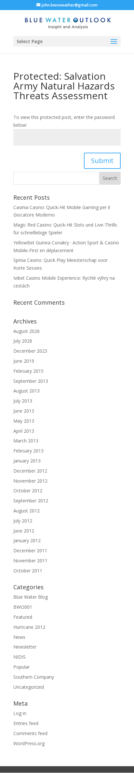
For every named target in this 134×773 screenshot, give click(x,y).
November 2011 (30, 560)
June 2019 (23, 361)
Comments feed (30, 733)
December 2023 (30, 351)
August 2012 (26, 511)
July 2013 (22, 401)
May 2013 (23, 421)
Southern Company (33, 677)
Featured (22, 617)
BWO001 (22, 607)
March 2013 (25, 441)
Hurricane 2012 (29, 627)
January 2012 (27, 540)
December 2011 (30, 550)
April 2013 (23, 431)
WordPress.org (29, 743)
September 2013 (30, 381)
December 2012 (30, 471)
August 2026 (26, 331)
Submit (102, 160)
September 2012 (30, 501)
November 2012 (30, 481)
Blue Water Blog (30, 597)
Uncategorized (28, 687)
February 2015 (28, 371)
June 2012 (23, 531)
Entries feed (25, 723)
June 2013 (23, 411)
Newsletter (24, 647)
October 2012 (27, 490)
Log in (19, 713)
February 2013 (28, 451)
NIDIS (19, 657)
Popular (21, 667)
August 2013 (26, 391)
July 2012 (22, 521)
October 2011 (27, 571)
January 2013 (27, 461)
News (19, 637)
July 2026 (22, 341)
